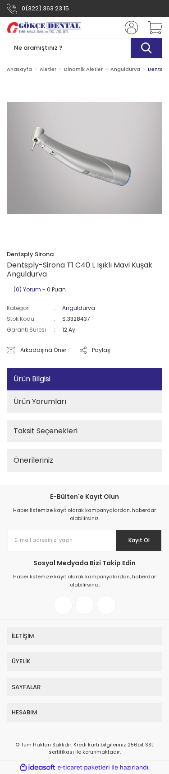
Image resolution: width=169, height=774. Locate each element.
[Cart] (152, 28)
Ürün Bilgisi (32, 379)
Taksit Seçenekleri (46, 431)
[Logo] (44, 27)
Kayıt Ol (139, 540)
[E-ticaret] (83, 768)
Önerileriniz (33, 460)
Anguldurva (78, 308)
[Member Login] (128, 28)
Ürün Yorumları (40, 401)
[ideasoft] (37, 767)
